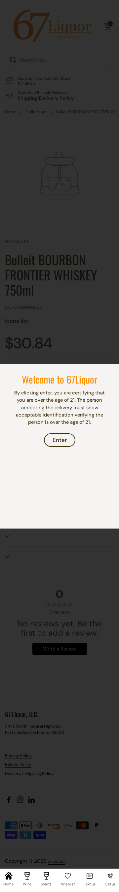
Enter (60, 440)
